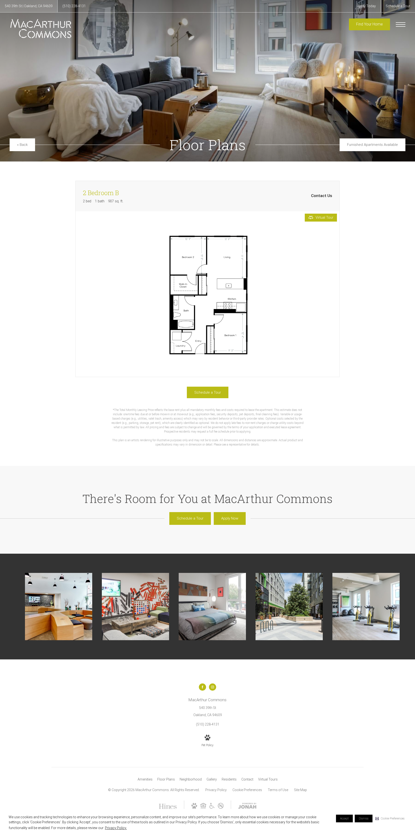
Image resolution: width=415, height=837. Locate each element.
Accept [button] (344, 818)
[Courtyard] (289, 606)
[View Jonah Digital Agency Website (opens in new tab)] (247, 807)
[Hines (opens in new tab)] (168, 807)
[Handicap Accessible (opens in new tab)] (212, 807)
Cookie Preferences (247, 790)
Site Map (300, 790)
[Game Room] (135, 606)
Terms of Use (278, 790)
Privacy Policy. (116, 828)
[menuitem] (145, 780)
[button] (389, 818)
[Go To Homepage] (41, 28)
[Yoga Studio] (366, 606)
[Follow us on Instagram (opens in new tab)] (212, 687)
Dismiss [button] (363, 818)
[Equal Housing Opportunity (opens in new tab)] (203, 807)
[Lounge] (58, 606)
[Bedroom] (212, 606)
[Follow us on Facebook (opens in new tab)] (202, 687)
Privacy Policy (216, 790)
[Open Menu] (400, 24)
